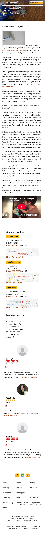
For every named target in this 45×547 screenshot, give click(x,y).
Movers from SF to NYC (14, 283)
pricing (32, 483)
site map (6, 508)
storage (19, 488)
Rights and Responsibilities (36, 504)
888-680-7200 (14, 246)
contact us (34, 498)
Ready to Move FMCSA (22, 504)
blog (18, 498)
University (6, 498)
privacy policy (8, 503)
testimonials (7, 493)
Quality (18, 483)
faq (31, 493)
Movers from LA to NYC (14, 257)
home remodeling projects (11, 50)
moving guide (21, 493)
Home (5, 483)
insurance (33, 488)
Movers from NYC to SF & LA (16, 307)
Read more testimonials (28, 377)
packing (6, 488)
